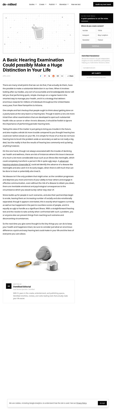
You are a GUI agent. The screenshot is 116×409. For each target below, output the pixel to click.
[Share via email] (58, 76)
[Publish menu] (56, 4)
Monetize (62, 4)
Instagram (85, 35)
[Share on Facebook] (40, 76)
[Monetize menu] (67, 4)
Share (71, 76)
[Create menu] (45, 4)
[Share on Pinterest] (45, 76)
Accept (102, 403)
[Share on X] (49, 76)
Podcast (100, 40)
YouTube (85, 30)
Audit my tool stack (103, 4)
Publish (52, 4)
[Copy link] (62, 76)
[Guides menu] (36, 4)
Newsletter (85, 40)
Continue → (96, 46)
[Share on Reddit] (53, 76)
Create (41, 4)
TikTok (100, 30)
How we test (75, 4)
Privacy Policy (81, 403)
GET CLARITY (96, 73)
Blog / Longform (103, 35)
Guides (32, 4)
